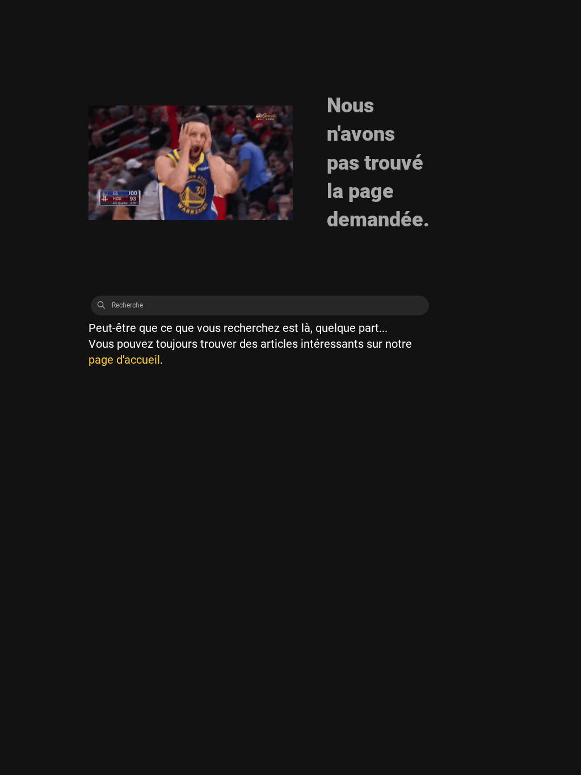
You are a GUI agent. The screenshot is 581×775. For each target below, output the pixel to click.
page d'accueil (124, 360)
